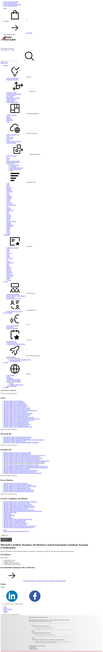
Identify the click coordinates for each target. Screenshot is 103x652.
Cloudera (9, 195)
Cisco (8, 193)
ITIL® (8, 116)
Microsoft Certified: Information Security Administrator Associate (19, 507)
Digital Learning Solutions (13, 294)
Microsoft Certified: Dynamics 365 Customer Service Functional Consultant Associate (24, 455)
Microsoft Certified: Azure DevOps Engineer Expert (16, 422)
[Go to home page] (12, 47)
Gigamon (9, 209)
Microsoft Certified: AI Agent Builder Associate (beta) (16, 469)
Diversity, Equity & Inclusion (14, 380)
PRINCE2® (10, 119)
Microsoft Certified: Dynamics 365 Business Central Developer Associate (21, 465)
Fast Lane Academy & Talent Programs (16, 296)
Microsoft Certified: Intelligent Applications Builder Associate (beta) (20, 471)
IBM (8, 212)
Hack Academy (10, 297)
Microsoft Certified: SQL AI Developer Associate (15, 508)
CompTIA (9, 198)
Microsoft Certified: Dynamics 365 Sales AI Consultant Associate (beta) (21, 470)
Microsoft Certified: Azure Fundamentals (13, 401)
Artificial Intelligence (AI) (13, 134)
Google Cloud (10, 210)
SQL (8, 159)
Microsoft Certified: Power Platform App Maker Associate (17, 484)
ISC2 (8, 213)
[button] (13, 34)
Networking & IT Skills (12, 79)
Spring (11, 170)
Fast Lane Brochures (12, 386)
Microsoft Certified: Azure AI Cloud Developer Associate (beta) (19, 420)
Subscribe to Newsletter (12, 328)
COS (5, 606)
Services (6, 281)
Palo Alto (9, 270)
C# (7, 157)
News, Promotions (8, 312)
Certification (7, 235)
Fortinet (8, 207)
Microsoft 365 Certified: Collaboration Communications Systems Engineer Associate (24, 439)
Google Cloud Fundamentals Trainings (16, 344)
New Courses (10, 96)
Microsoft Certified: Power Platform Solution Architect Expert (18, 491)
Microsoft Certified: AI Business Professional (14, 522)
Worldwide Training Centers (16, 384)
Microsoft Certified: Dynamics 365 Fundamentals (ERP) (17, 454)
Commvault (9, 197)
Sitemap (5, 612)
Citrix (8, 194)
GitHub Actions (7, 514)
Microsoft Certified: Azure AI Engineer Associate (15, 412)
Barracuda (9, 187)
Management (10, 378)
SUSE (8, 229)
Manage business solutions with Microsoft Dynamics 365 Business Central (44, 580)
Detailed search (4, 63)
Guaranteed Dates (11, 95)
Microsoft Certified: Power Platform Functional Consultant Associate (20, 486)
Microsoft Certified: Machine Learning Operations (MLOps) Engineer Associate (23, 511)
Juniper (8, 214)
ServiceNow (10, 276)
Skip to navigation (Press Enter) (11, 1)
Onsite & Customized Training (14, 94)
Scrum (8, 121)
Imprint (5, 608)
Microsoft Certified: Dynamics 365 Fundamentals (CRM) (17, 452)
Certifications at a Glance (13, 247)
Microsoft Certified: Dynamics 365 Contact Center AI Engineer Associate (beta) (23, 473)
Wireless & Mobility (11, 142)
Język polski (29, 33)
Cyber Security (10, 137)
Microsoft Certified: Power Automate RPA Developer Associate (19, 490)
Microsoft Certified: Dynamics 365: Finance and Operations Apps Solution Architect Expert (25, 466)
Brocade (9, 189)
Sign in (5, 8)
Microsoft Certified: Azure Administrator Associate (16, 405)
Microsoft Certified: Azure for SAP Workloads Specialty (17, 424)
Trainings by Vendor (11, 92)
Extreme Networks (11, 205)
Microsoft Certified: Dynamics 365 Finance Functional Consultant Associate (22, 459)
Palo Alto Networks (11, 221)
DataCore (9, 202)
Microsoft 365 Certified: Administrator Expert (14, 441)
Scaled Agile (10, 120)
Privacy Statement (8, 609)
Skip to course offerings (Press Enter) (12, 4)
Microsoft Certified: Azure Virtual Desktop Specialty (16, 425)
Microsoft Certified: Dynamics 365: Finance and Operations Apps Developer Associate (24, 462)
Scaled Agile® (10, 225)
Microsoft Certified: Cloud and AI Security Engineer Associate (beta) (20, 526)
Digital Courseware (11, 99)
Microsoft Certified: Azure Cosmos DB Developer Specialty (18, 426)
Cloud (8, 136)
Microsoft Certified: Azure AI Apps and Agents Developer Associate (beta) (21, 418)
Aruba (8, 185)
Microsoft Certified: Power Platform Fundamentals (16, 483)
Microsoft (9, 216)
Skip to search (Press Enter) (10, 3)
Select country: (7, 34)
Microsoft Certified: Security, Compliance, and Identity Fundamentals (20, 501)
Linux (8, 140)
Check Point (10, 191)
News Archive (10, 327)
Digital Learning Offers (12, 102)
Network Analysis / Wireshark (14, 141)
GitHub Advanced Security (10, 512)
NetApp (8, 217)
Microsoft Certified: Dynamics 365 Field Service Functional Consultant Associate (23, 458)
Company (6, 362)
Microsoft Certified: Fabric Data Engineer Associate (16, 416)
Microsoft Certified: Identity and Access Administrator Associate (19, 505)
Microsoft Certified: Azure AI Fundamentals (14, 402)
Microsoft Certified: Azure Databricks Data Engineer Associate (19, 417)
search (2, 61)
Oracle (8, 220)
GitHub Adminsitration (9, 515)
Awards (8, 376)
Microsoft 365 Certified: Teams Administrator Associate (17, 438)
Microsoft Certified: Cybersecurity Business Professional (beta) (19, 527)
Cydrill (8, 201)
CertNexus (9, 190)
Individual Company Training (14, 298)
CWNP (8, 199)
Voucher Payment (11, 357)
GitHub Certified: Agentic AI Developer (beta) (15, 524)
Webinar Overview (11, 341)
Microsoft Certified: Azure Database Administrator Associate (18, 413)
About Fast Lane (11, 375)
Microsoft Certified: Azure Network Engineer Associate (17, 409)
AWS (8, 186)
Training (6, 65)
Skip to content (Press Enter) (10, 6)
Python (8, 158)
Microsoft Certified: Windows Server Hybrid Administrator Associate (20, 410)
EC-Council (9, 203)
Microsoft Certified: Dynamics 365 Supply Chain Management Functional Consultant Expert (26, 467)
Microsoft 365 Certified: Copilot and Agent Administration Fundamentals (21, 442)
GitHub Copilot (7, 516)
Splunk (8, 228)
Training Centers (11, 100)
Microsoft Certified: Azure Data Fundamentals (15, 403)
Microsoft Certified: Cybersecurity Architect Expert (16, 523)
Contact (12, 49)
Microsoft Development (15, 169)
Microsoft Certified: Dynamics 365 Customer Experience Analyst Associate (22, 456)
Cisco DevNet (13, 166)
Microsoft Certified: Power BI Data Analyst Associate (16, 487)
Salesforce (9, 224)
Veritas (8, 230)
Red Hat (9, 222)
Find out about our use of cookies (37, 645)
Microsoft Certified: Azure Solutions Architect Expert (16, 421)
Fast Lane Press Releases (13, 325)
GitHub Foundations (8, 518)
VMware (9, 233)
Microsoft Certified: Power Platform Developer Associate (17, 488)
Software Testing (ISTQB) (13, 162)
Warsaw (11, 383)
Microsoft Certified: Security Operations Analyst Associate (17, 504)
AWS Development (14, 165)
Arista (8, 183)
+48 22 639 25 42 (5, 49)
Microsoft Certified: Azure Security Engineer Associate (17, 408)
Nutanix (8, 218)
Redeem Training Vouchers (13, 98)
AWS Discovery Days (12, 342)
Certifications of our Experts (13, 379)
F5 (7, 206)
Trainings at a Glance (12, 115)
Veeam (8, 232)
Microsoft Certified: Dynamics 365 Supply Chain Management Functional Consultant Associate (26, 461)
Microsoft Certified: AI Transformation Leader (15, 520)
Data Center (9, 138)
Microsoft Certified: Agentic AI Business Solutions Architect (18, 519)
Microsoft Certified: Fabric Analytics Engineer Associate (17, 414)
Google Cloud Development (16, 168)
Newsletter (6, 387)
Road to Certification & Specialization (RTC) (20, 359)
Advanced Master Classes (13, 78)
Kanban (8, 117)
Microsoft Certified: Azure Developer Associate (15, 406)
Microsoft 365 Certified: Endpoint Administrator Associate (17, 437)
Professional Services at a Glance (14, 311)
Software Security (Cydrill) (13, 161)
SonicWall (9, 226)
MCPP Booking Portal (15, 361)
